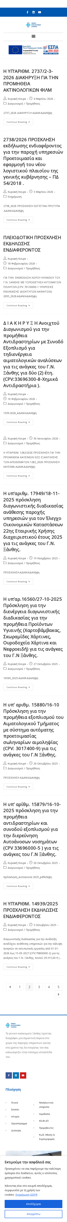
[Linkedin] (33, 12)
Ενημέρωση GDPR (26, 1194)
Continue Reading (20, 121)
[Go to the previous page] (10, 987)
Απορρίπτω (33, 1214)
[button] (34, 36)
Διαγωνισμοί (15, 103)
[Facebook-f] (27, 12)
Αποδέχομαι (33, 1204)
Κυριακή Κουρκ (17, 98)
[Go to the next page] (58, 994)
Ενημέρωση (15, 196)
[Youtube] (39, 12)
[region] (33, 1189)
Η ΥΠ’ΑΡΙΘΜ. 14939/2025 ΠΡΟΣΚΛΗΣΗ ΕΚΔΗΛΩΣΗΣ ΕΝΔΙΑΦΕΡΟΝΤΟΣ (30, 909)
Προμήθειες (33, 103)
